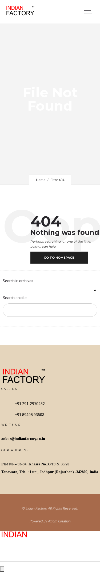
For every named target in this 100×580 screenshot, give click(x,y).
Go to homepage (59, 257)
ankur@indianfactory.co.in (23, 439)
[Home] (21, 14)
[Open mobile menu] (89, 11)
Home (40, 180)
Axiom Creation (59, 521)
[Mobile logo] (24, 545)
